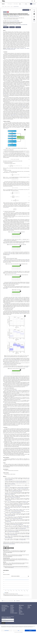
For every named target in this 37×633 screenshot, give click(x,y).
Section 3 (12, 115)
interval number (5, 49)
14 (4, 93)
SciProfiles (20, 610)
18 (21, 104)
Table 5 (7, 288)
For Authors (11, 606)
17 (7, 95)
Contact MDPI (3, 609)
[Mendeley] (13, 548)
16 (6, 95)
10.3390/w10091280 (15, 6)
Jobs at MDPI (3, 610)
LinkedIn (29, 606)
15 (5, 93)
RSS (14, 600)
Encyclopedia (20, 611)
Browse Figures (12, 27)
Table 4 (15, 273)
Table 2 (8, 254)
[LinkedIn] (7, 548)
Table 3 (27, 259)
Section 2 (14, 114)
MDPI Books (20, 607)
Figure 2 (26, 311)
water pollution (27, 48)
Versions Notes (18, 27)
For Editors (11, 608)
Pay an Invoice (3, 607)
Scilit (11, 479)
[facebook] (8, 548)
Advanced (34, 3)
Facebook (29, 607)
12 (14, 93)
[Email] (4, 548)
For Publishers (12, 610)
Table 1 (12, 228)
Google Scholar (21, 488)
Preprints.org (20, 608)
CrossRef (9, 479)
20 (24, 106)
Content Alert (18, 600)
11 (28, 78)
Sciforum (20, 606)
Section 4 (22, 116)
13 (3, 93)
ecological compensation (20, 48)
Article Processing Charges (5, 606)
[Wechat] (10, 548)
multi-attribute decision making (11, 48)
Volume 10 (8, 6)
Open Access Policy (4, 608)
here (13, 567)
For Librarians (12, 609)
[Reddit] (11, 548)
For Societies (12, 611)
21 (21, 183)
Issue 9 (12, 6)
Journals (3, 6)
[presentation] (15, 159)
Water (5, 6)
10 (18, 72)
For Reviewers (12, 607)
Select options (4, 619)
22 (22, 183)
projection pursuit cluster (11, 49)
